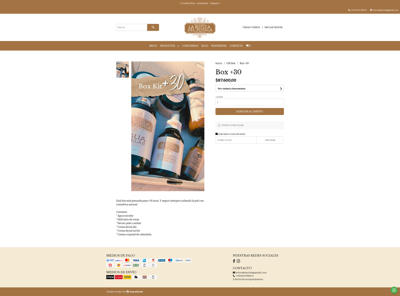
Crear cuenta (251, 27)
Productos (167, 45)
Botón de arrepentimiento (249, 279)
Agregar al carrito (249, 111)
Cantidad (219, 97)
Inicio (153, 45)
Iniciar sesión (273, 27)
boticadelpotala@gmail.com (250, 272)
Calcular (270, 140)
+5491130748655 (244, 276)
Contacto (236, 45)
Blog (205, 45)
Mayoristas (219, 45)
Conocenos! (190, 45)
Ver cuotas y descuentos (231, 88)
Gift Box (231, 63)
